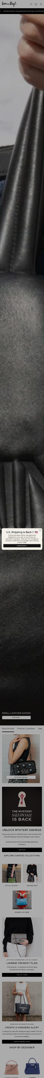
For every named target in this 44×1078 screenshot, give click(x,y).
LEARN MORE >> (22, 545)
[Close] (40, 530)
